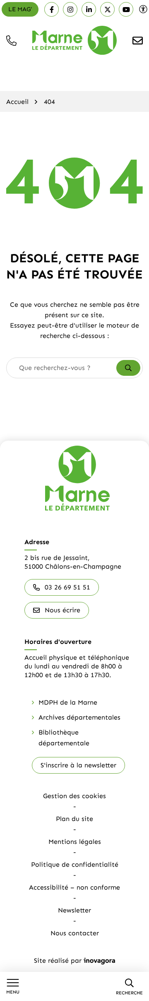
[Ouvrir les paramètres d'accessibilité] (143, 9)
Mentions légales (74, 842)
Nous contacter (74, 933)
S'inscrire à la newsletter (78, 765)
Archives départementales (79, 717)
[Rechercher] (128, 368)
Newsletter (74, 910)
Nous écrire (62, 610)
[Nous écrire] (137, 40)
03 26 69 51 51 (67, 587)
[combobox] (62, 368)
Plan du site (74, 819)
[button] (11, 40)
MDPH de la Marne (67, 702)
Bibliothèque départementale (63, 737)
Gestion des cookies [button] (74, 796)
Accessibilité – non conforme (74, 887)
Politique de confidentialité (74, 864)
